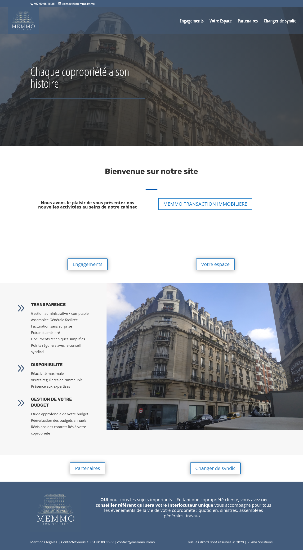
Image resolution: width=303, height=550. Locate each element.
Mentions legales (43, 542)
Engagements (192, 21)
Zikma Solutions (260, 542)
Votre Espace (220, 21)
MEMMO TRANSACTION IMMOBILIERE (205, 204)
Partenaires (248, 21)
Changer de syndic (280, 21)
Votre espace (215, 264)
